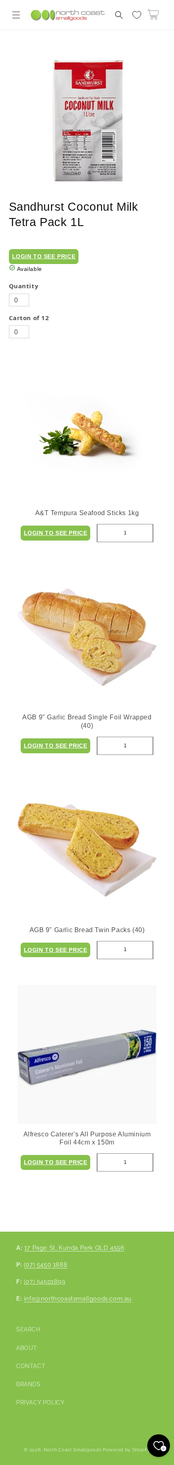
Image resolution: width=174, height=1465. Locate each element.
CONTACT (30, 1366)
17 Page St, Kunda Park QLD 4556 (74, 1247)
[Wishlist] (137, 15)
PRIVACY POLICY (40, 1402)
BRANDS (28, 1384)
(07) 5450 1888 (45, 1264)
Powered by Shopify (126, 1449)
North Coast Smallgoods (72, 1449)
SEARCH (28, 1329)
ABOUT (26, 1348)
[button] (16, 15)
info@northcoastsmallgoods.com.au (78, 1298)
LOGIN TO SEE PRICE (44, 256)
